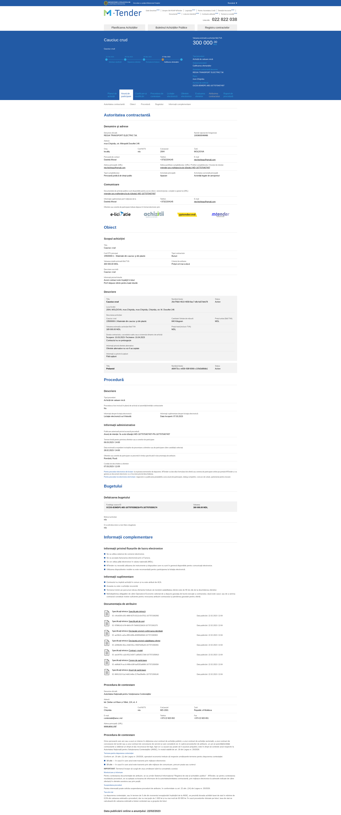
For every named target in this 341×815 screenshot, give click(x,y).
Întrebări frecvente (226, 10)
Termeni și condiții (229, 14)
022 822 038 (224, 19)
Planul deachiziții (112, 95)
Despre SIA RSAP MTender (172, 10)
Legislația (190, 10)
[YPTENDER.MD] (187, 215)
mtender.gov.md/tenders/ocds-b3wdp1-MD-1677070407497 (130, 193)
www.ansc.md (110, 726)
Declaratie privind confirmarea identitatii (146, 631)
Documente (174, 14)
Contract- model (136, 650)
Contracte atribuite (210, 14)
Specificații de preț (137, 621)
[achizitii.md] (154, 215)
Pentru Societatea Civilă (206, 10)
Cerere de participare (138, 660)
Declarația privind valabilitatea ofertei (144, 640)
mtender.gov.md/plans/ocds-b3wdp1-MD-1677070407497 (185, 167)
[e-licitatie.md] (121, 215)
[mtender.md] (220, 215)
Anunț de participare (137, 670)
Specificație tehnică (137, 611)
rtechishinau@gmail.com (205, 159)
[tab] (111, 95)
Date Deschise (153, 10)
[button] (232, 3)
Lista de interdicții (191, 14)
